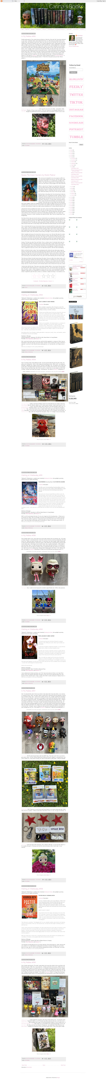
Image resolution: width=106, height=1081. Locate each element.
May (72, 188)
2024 (71, 153)
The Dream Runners (59, 55)
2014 (71, 209)
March (72, 191)
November (73, 160)
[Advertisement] (43, 160)
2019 (71, 200)
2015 (71, 207)
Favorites (82, 29)
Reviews (32, 29)
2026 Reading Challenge (76, 251)
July (72, 166)
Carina (75, 253)
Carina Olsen (79, 35)
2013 (71, 210)
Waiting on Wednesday (60, 29)
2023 (71, 155)
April (72, 190)
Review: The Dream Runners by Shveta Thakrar (38, 175)
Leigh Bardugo (75, 268)
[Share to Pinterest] (50, 144)
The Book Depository (43, 281)
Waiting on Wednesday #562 (32, 295)
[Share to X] (48, 144)
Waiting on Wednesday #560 (32, 629)
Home (22, 29)
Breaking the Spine (48, 298)
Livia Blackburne (76, 274)
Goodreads (36, 281)
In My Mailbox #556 (28, 962)
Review (26, 287)
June (72, 186)
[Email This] (45, 144)
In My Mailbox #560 (28, 36)
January (73, 195)
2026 (71, 150)
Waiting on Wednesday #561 (31, 475)
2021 (71, 197)
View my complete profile (74, 46)
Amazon (50, 281)
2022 (71, 156)
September (73, 163)
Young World (74, 283)
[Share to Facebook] (49, 144)
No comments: (38, 143)
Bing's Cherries (75, 273)
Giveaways (38, 29)
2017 (71, 204)
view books (81, 261)
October (72, 161)
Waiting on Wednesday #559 (32, 889)
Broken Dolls (74, 289)
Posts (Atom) (29, 1067)
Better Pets (74, 267)
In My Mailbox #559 (28, 359)
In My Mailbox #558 (28, 535)
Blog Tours (69, 29)
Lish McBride (75, 280)
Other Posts (75, 29)
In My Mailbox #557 (28, 691)
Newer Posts (24, 1065)
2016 (71, 205)
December (73, 158)
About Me (27, 29)
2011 (71, 214)
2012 (71, 212)
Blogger (58, 1077)
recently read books (77, 266)
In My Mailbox (51, 29)
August (72, 165)
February (73, 193)
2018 (71, 202)
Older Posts (63, 1065)
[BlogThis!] (46, 144)
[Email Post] (43, 143)
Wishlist (44, 29)
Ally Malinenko (75, 290)
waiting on (35, 55)
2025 (71, 151)
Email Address (72, 67)
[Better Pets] (71, 270)
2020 (71, 198)
